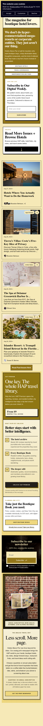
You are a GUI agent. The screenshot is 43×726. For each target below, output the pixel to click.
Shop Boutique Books (21, 522)
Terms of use (28, 7)
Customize (21, 13)
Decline (34, 13)
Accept (8, 13)
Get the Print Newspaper (21, 693)
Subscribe (20, 560)
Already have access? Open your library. (21, 527)
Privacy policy (15, 7)
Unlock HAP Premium (21, 485)
